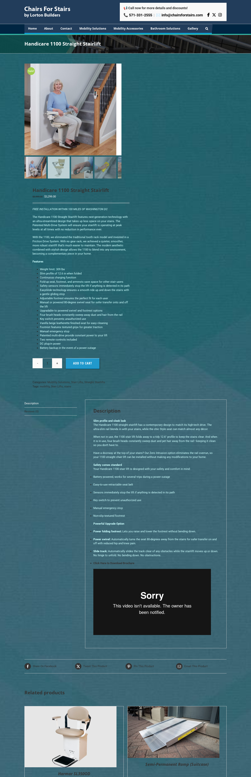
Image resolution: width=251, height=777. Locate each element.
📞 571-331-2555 (137, 15)
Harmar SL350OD (74, 773)
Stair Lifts (77, 382)
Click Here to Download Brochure (113, 563)
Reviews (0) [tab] (31, 411)
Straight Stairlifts (94, 382)
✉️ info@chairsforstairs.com (179, 15)
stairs (67, 386)
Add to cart (82, 363)
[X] (214, 15)
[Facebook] (208, 15)
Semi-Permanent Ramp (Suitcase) (177, 764)
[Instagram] (220, 15)
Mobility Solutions (58, 382)
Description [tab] (31, 403)
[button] (207, 28)
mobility (45, 386)
